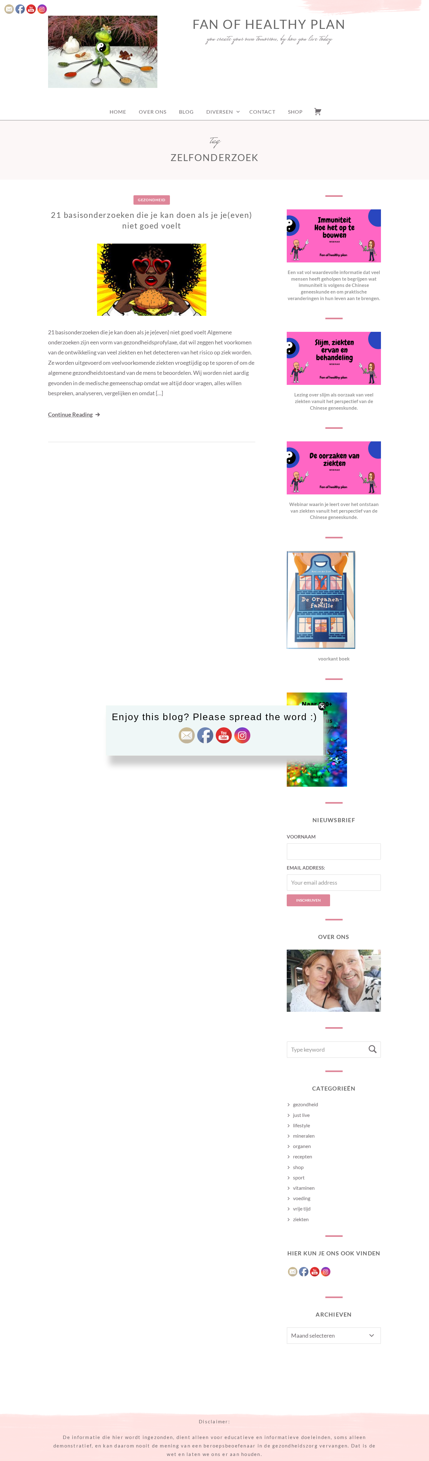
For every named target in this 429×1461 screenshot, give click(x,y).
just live (301, 1115)
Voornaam (301, 836)
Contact (262, 112)
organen (302, 1146)
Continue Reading (70, 414)
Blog (186, 112)
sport (299, 1177)
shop (298, 1167)
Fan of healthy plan (269, 24)
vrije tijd (302, 1208)
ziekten (301, 1219)
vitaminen (304, 1188)
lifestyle (301, 1125)
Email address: (306, 868)
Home (118, 112)
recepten (302, 1156)
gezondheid (152, 199)
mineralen (304, 1136)
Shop (295, 112)
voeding (301, 1198)
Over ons (152, 112)
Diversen (219, 112)
